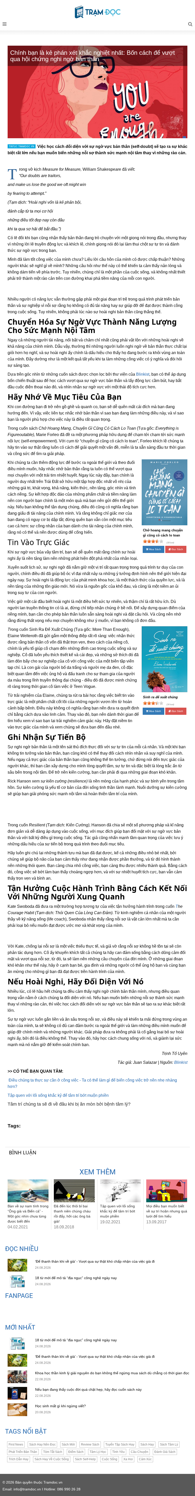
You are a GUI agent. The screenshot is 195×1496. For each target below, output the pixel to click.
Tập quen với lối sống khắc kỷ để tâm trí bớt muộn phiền (58, 1095)
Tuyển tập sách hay (119, 1444)
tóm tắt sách (52, 1452)
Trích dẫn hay (18, 1459)
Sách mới (68, 1444)
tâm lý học (98, 1452)
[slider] (153, 541)
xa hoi (128, 1459)
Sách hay (147, 1444)
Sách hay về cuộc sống (52, 1459)
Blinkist (180, 1062)
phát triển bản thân (23, 1452)
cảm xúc (145, 1459)
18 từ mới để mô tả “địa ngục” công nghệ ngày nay (76, 1278)
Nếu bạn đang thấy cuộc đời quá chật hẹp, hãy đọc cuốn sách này (89, 1389)
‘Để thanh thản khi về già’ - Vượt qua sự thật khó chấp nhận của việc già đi (95, 1261)
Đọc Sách (177, 549)
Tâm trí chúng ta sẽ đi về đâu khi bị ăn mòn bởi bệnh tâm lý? (69, 1104)
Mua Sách (154, 549)
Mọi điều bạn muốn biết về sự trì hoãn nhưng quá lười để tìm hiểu (166, 1211)
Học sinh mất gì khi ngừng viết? (60, 1406)
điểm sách (76, 1452)
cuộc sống (109, 1459)
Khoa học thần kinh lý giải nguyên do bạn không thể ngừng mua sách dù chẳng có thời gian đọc (112, 1373)
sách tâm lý (169, 1444)
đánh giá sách (164, 1452)
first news (16, 1444)
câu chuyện (139, 1452)
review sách (90, 1444)
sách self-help (85, 1459)
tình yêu (118, 1452)
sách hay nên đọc (42, 1444)
